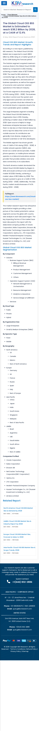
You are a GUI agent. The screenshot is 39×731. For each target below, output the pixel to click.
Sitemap (25, 651)
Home (3, 15)
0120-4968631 (30, 606)
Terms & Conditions (17, 649)
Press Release (12, 15)
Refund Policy (32, 649)
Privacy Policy (16, 651)
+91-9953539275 (16, 606)
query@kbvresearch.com (22, 609)
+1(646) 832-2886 (22, 581)
